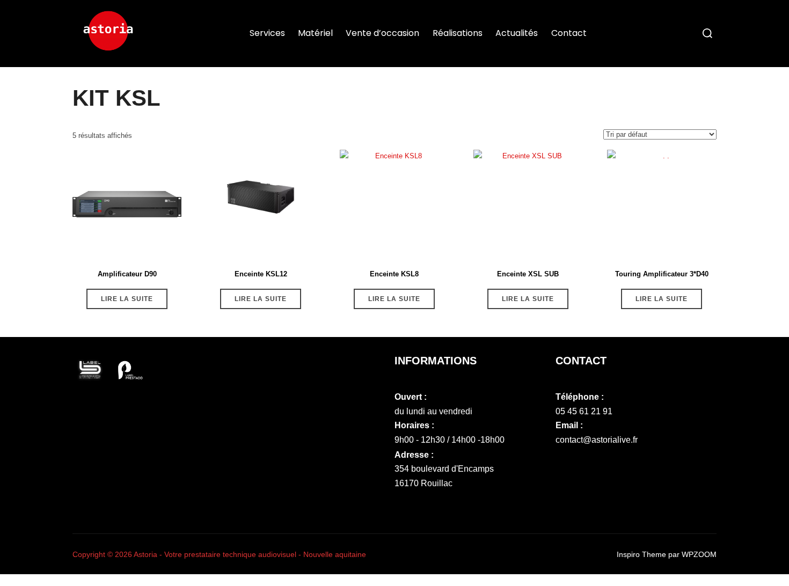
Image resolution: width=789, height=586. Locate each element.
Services (267, 33)
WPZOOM (699, 554)
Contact (569, 33)
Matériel (315, 33)
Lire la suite (127, 299)
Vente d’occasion (382, 33)
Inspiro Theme (641, 554)
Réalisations (458, 33)
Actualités (516, 33)
